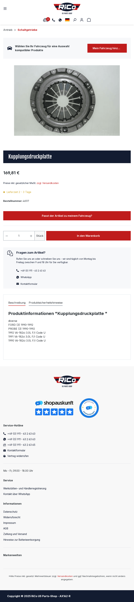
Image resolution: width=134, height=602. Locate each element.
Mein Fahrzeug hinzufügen (110, 48)
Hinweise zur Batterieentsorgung (21, 539)
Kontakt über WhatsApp (16, 494)
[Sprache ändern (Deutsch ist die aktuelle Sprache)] (67, 19)
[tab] (16, 303)
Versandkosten (65, 576)
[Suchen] (74, 19)
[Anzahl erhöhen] (31, 236)
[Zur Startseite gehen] (67, 8)
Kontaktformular (29, 283)
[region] (67, 100)
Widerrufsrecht (11, 517)
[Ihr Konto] (81, 20)
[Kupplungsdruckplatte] (67, 100)
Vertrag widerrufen (18, 456)
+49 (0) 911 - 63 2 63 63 (21, 433)
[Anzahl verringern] (6, 236)
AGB (5, 528)
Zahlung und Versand (15, 534)
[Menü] (6, 8)
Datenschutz (10, 511)
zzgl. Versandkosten (48, 183)
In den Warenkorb (88, 235)
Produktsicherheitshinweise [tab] (46, 302)
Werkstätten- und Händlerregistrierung (24, 488)
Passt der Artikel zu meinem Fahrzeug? (67, 215)
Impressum (9, 522)
